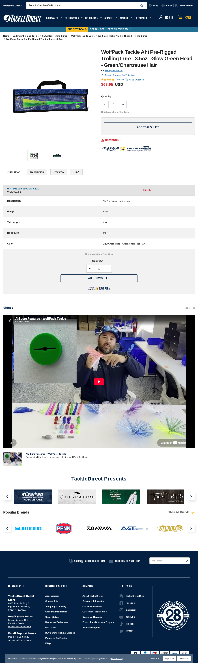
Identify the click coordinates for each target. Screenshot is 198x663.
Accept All (184, 658)
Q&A (76, 172)
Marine (124, 18)
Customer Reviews (92, 606)
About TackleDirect (92, 596)
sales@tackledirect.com (19, 626)
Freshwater (72, 18)
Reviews (59, 172)
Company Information (93, 601)
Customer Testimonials (94, 611)
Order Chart (13, 172)
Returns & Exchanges (56, 622)
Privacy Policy (117, 659)
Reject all (169, 658)
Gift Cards (50, 627)
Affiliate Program (91, 627)
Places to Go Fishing (56, 638)
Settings (155, 658)
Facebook (131, 603)
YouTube (130, 617)
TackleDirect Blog (135, 596)
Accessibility (52, 596)
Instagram (131, 610)
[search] (141, 5)
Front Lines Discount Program (98, 622)
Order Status (52, 617)
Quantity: (106, 96)
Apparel (109, 18)
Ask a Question (136, 79)
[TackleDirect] (22, 18)
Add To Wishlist (148, 127)
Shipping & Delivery (55, 606)
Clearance (141, 18)
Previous (7, 496)
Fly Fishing (91, 18)
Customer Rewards (92, 617)
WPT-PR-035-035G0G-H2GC (23, 188)
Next (191, 496)
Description (37, 172)
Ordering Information (56, 611)
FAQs (48, 643)
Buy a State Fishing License (60, 633)
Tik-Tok (129, 624)
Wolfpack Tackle (114, 70)
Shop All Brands (179, 512)
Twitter (129, 631)
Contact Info (51, 601)
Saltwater (52, 18)
